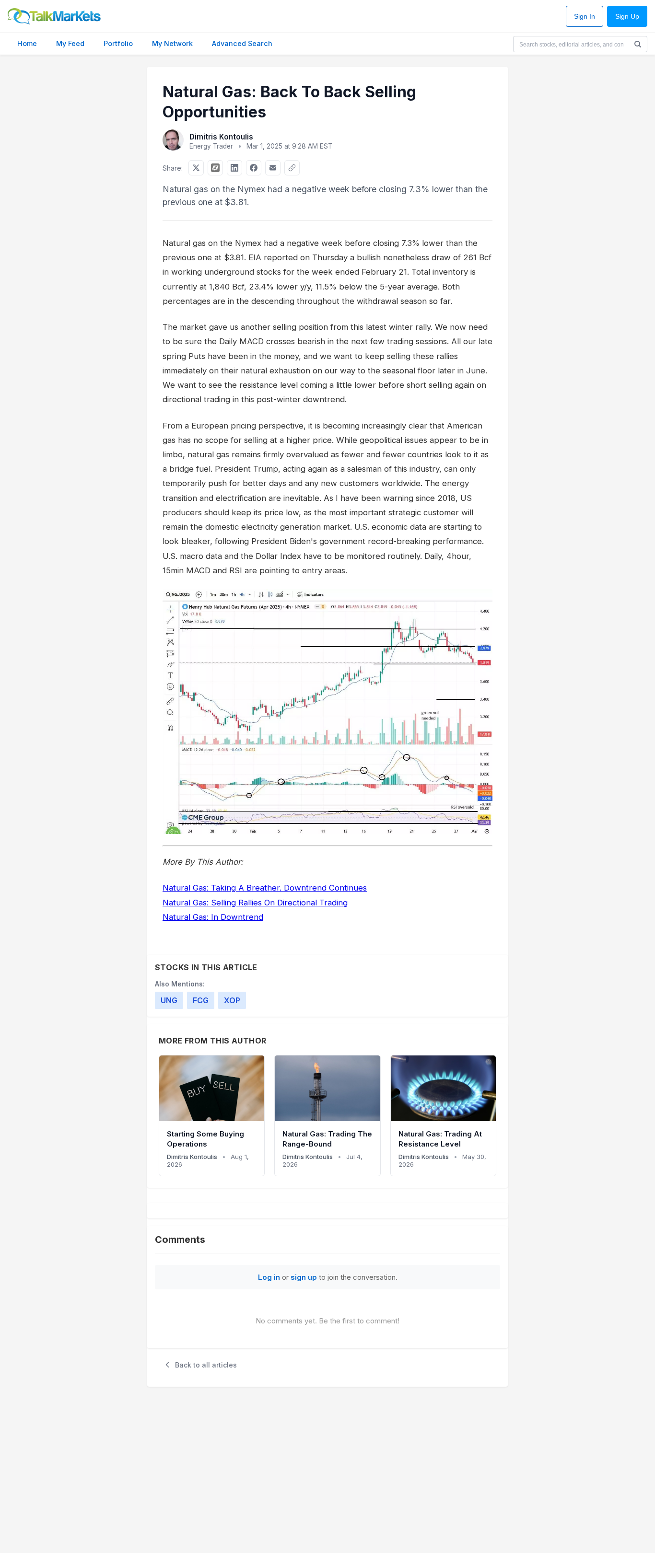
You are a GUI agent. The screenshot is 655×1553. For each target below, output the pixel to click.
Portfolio (118, 43)
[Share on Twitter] (196, 167)
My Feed (70, 43)
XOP (232, 1000)
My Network (172, 43)
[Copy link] (292, 167)
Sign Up (627, 16)
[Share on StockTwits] (215, 167)
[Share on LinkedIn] (234, 167)
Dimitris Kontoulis (221, 136)
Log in (269, 1277)
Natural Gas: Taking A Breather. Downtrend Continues (265, 887)
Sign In (584, 16)
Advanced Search (242, 43)
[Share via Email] (273, 167)
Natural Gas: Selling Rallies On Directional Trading (255, 902)
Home (27, 43)
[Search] (637, 44)
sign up (304, 1277)
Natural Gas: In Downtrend (213, 917)
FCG (201, 1000)
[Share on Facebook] (253, 167)
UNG (169, 1000)
